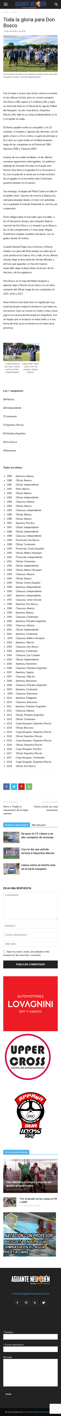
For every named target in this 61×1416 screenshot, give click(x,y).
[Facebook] (17, 1303)
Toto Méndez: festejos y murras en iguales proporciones (28, 1183)
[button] (56, 4)
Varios (14, 12)
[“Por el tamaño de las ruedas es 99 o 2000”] (9, 1202)
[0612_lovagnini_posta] (30, 1030)
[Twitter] (44, 1303)
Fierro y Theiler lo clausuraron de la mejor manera (15, 810)
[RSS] (35, 1303)
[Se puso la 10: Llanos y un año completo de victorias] (11, 837)
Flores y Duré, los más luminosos (46, 808)
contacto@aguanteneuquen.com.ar (30, 1293)
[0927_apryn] (30, 1141)
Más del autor (39, 825)
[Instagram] (26, 1303)
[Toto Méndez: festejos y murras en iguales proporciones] (30, 1176)
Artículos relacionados (16, 825)
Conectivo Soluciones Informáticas (40, 1412)
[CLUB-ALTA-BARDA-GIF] (29, 1255)
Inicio (5, 12)
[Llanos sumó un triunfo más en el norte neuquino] (11, 869)
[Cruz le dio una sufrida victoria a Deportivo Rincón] (11, 853)
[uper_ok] (27, 1079)
